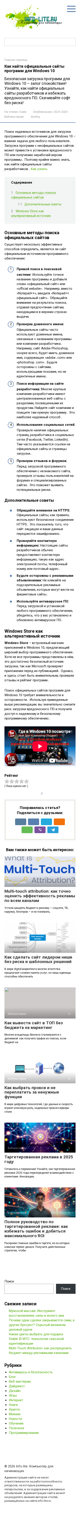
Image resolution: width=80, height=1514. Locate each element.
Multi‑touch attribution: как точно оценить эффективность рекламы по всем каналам (39, 896)
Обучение (16, 1423)
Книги (13, 1405)
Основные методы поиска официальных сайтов (33, 195)
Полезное (16, 1428)
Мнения (14, 1414)
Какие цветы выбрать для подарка (36, 1334)
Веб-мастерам (14, 116)
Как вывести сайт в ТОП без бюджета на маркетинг (33, 1025)
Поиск (9, 1281)
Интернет (16, 1400)
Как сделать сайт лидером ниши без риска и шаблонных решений (38, 959)
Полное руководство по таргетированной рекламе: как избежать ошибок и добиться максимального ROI (36, 1228)
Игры (13, 1395)
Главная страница (15, 59)
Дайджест (17, 1386)
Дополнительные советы (42, 204)
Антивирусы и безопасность (31, 1372)
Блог (12, 1377)
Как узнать (39, 169)
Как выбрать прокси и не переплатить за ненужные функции (31, 1092)
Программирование (24, 1433)
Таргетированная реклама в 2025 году (38, 1159)
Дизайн (14, 1391)
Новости (15, 1419)
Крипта (14, 1409)
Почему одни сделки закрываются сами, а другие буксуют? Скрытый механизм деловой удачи (41, 1325)
